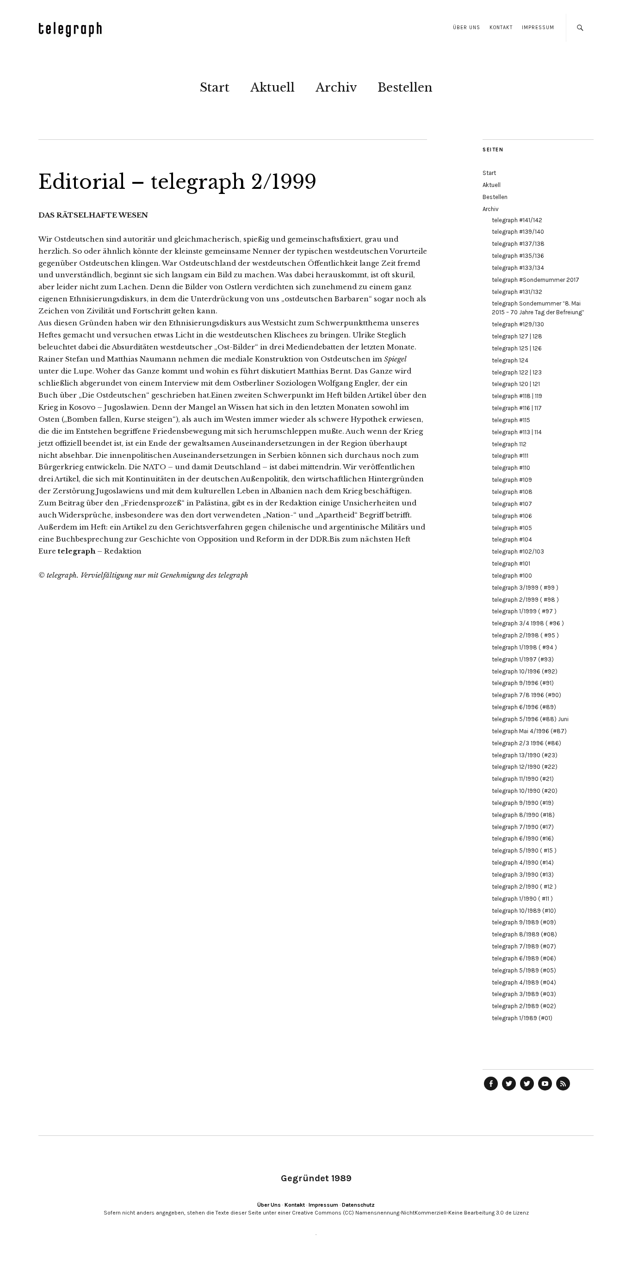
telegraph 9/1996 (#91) (523, 682)
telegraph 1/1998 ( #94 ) (524, 647)
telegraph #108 (512, 491)
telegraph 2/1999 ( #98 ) (525, 599)
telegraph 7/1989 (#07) (524, 946)
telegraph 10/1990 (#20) (525, 790)
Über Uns (466, 28)
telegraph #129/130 (518, 324)
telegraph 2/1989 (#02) (524, 1006)
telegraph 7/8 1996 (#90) (526, 695)
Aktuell (272, 87)
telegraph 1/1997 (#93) (523, 659)
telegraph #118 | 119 (517, 396)
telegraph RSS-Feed (563, 1090)
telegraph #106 (512, 515)
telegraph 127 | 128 (517, 336)
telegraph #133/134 (518, 267)
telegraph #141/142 (517, 220)
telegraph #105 (512, 527)
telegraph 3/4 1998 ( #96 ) (528, 623)
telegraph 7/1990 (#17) (523, 826)
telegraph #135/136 (518, 255)
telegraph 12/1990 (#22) (525, 766)
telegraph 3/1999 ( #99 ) (525, 587)
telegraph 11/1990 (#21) (523, 778)
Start (214, 87)
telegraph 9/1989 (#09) (524, 922)
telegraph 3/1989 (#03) (524, 994)
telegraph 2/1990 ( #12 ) (524, 886)
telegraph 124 (510, 360)
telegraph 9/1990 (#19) (523, 802)
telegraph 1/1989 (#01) (522, 1018)
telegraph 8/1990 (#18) (523, 814)
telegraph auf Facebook (491, 1090)
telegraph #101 (511, 563)
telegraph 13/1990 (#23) (525, 755)
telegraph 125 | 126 (517, 348)
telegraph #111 (510, 455)
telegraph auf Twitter (527, 1090)
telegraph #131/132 (517, 291)
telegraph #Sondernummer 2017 (535, 279)
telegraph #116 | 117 (517, 408)
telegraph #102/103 (518, 551)
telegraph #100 (512, 575)
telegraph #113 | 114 (517, 432)
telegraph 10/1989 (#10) (524, 910)
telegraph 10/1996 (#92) (525, 671)
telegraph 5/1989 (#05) (524, 970)
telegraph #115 (511, 420)
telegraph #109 (512, 479)
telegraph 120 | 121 (516, 383)
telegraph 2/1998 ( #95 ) (525, 635)
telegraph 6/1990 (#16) (523, 838)
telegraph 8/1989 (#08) (524, 934)
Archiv (336, 87)
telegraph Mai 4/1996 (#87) (529, 731)
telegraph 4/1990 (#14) (523, 862)
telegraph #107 (512, 503)
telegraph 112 (509, 444)
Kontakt (501, 28)
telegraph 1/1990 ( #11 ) (522, 898)
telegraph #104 (512, 539)
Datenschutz (358, 1205)
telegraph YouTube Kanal (545, 1090)
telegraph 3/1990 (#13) (523, 874)
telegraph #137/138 (518, 243)
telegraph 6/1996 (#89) (524, 707)
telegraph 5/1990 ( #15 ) (524, 850)
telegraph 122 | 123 (517, 372)
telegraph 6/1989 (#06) (524, 958)
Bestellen (405, 87)
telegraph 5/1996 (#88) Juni (530, 719)
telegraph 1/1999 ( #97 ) (524, 611)
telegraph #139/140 (518, 231)
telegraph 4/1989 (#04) (524, 982)
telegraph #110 (511, 467)
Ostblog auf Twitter (509, 1090)
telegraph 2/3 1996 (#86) (526, 743)
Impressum (538, 28)
